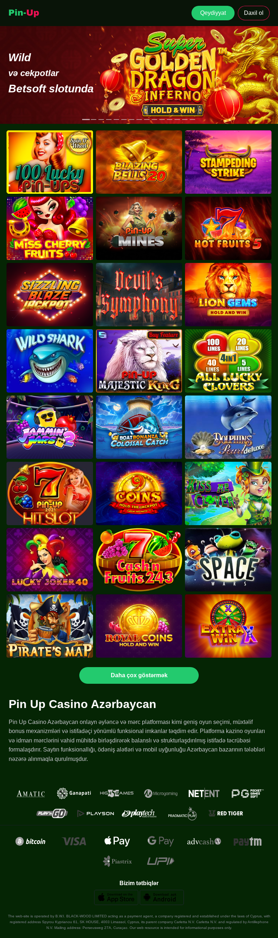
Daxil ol (254, 13)
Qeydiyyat (213, 13)
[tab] (86, 119)
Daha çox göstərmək (139, 675)
